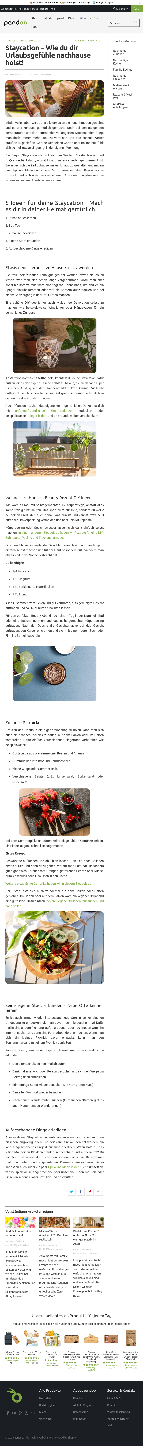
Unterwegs (45, 1418)
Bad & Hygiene (47, 1405)
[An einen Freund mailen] (99, 1192)
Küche (42, 1412)
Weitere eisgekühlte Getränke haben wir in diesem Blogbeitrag (48, 883)
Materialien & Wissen (121, 87)
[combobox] (124, 23)
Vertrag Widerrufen (118, 1418)
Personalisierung (28, 8)
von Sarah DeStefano (14, 75)
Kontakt (111, 1405)
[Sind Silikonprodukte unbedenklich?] (20, 1222)
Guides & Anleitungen (120, 105)
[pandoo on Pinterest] (20, 1413)
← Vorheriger (79, 41)
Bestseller (45, 1398)
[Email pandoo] (32, 1413)
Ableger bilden (36, 416)
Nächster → (97, 41)
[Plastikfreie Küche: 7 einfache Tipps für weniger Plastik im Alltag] (88, 1222)
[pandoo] (15, 23)
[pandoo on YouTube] (14, 1413)
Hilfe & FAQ (114, 1398)
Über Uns (78, 1398)
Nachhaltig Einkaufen (119, 77)
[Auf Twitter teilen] (72, 1192)
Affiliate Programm (84, 1405)
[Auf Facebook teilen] (81, 1192)
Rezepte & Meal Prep (122, 96)
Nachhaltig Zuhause (119, 52)
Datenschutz (80, 1412)
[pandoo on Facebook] (8, 1413)
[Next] (137, 1351)
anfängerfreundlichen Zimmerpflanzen (44, 411)
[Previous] (5, 1351)
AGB (109, 1425)
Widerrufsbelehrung (118, 1412)
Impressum (79, 1418)
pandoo (18, 1437)
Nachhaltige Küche (120, 62)
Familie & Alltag (122, 69)
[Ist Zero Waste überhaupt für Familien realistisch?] (54, 1222)
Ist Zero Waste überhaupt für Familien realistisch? (53, 1235)
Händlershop (47, 8)
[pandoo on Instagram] (26, 1413)
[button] (36, 18)
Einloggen (122, 8)
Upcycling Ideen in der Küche (68, 1167)
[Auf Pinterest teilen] (90, 1192)
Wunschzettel (9, 8)
